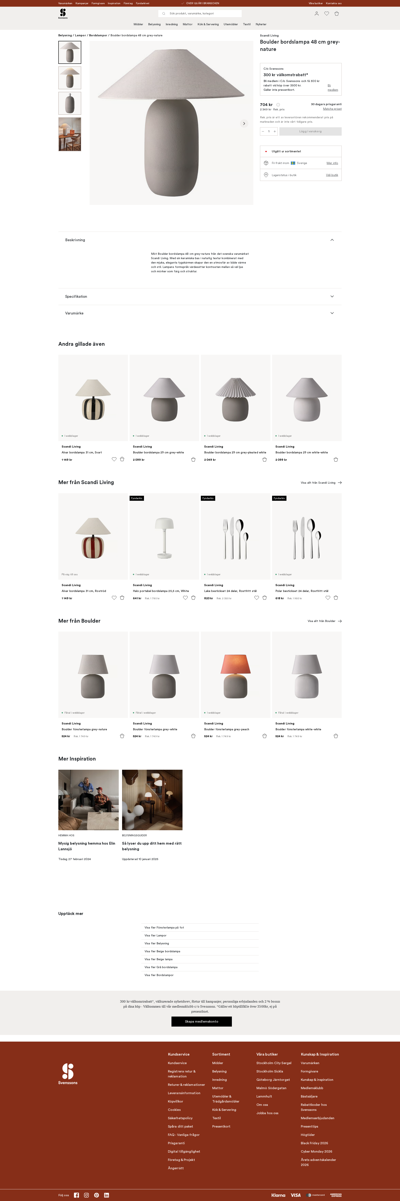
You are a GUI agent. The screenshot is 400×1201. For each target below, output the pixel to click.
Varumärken (65, 3)
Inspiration (114, 3)
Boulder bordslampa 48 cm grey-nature (136, 35)
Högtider (308, 1135)
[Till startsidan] (63, 14)
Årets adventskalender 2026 (318, 1162)
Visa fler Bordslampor (159, 975)
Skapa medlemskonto (202, 1021)
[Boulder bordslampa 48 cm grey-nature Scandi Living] (171, 123)
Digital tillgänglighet (184, 1151)
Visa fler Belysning (157, 943)
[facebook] (76, 1195)
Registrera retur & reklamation (181, 1074)
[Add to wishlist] (114, 459)
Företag (128, 3)
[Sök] (163, 13)
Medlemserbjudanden (318, 1118)
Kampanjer (82, 3)
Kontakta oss (334, 3)
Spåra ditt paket (180, 1126)
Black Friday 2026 (314, 1143)
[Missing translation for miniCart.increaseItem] (275, 131)
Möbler (138, 24)
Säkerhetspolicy (180, 1118)
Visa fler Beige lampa (158, 959)
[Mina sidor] (317, 14)
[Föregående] (99, 123)
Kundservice (177, 1063)
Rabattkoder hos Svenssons (314, 1107)
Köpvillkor (175, 1101)
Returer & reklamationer (186, 1085)
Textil (247, 24)
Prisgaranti (176, 1143)
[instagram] (86, 1195)
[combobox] (200, 13)
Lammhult (264, 1096)
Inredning (172, 24)
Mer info (332, 163)
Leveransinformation (184, 1093)
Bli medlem (333, 87)
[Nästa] (244, 123)
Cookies (174, 1110)
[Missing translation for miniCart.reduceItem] (263, 131)
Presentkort (221, 1126)
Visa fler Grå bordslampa (161, 967)
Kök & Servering (208, 24)
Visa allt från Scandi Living (318, 482)
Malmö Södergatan (271, 1088)
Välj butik (332, 175)
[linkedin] (106, 1195)
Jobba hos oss (267, 1113)
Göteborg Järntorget (273, 1080)
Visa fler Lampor (156, 935)
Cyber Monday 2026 (316, 1151)
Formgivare (98, 3)
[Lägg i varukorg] (122, 459)
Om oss (262, 1105)
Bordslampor (98, 35)
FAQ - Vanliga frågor (184, 1135)
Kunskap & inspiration (317, 1080)
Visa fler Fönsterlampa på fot (164, 927)
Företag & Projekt (181, 1160)
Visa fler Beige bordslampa (162, 951)
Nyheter (261, 24)
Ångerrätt (176, 1168)
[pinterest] (96, 1195)
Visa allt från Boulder (321, 621)
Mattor (187, 24)
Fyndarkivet (142, 3)
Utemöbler (231, 24)
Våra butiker (316, 3)
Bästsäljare (309, 1096)
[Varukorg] (337, 14)
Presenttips (309, 1126)
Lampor (80, 35)
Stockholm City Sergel (273, 1063)
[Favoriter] (327, 14)
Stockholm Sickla (269, 1071)
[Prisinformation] (278, 105)
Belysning (154, 24)
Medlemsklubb (312, 1088)
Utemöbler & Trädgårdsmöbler (226, 1099)
